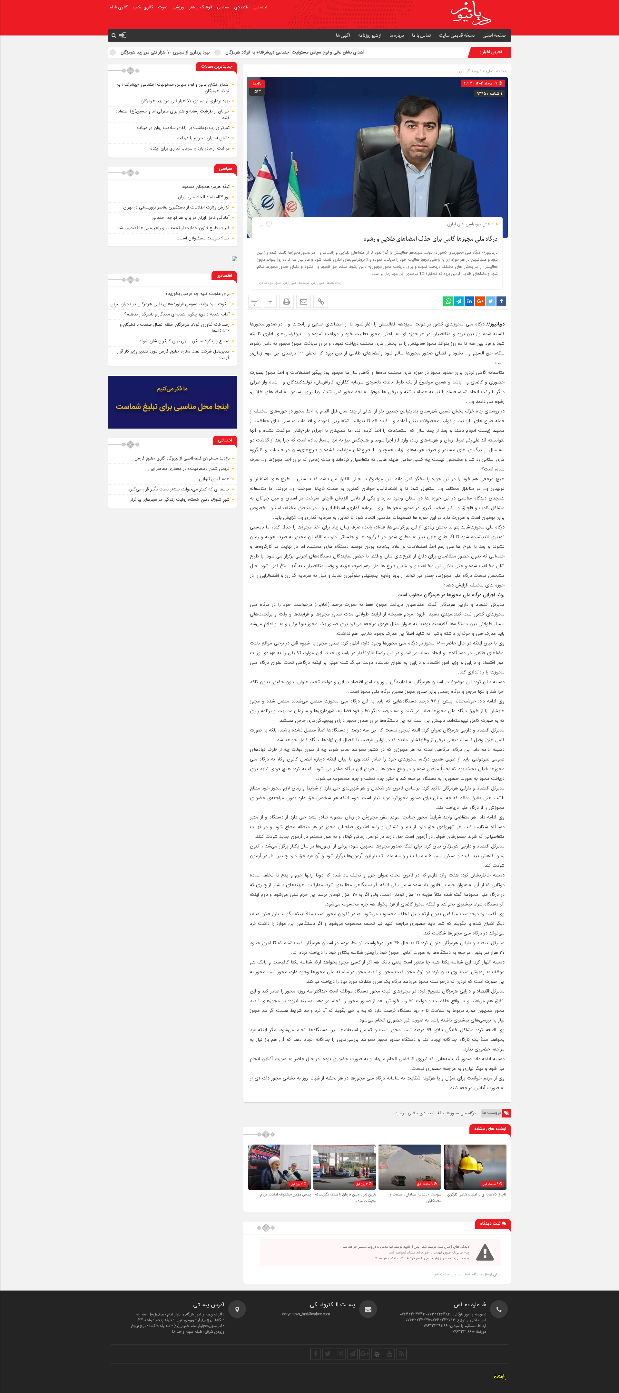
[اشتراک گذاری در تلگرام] (459, 301)
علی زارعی (317, 282)
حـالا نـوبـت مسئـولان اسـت (203, 238)
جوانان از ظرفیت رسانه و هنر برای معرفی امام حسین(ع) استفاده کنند (120, 52)
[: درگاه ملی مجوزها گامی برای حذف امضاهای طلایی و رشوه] (303, 301)
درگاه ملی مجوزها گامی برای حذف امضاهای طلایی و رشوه (430, 239)
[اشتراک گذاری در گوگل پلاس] (480, 301)
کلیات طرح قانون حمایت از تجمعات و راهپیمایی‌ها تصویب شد (173, 227)
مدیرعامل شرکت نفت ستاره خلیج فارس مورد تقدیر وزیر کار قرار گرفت (173, 354)
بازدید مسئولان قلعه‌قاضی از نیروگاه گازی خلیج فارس (182, 458)
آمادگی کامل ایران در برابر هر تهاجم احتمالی (191, 217)
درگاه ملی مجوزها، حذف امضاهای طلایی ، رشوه (436, 1113)
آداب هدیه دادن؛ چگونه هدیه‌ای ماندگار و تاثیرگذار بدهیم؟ (177, 314)
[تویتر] (327, 1354)
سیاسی (223, 7)
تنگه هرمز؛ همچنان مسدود (206, 186)
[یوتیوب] (389, 1354)
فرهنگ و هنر (200, 7)
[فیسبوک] (315, 1354)
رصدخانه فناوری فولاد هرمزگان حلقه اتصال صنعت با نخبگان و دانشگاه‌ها (175, 327)
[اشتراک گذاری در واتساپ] (448, 301)
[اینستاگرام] (340, 1354)
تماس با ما (421, 35)
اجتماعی (260, 7)
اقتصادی (241, 7)
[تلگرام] (352, 1354)
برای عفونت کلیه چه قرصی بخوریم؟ (198, 293)
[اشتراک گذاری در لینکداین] (469, 301)
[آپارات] (376, 1354)
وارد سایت (448, 1274)
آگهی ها (343, 35)
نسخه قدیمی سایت (457, 35)
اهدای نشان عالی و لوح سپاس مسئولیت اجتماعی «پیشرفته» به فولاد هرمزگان (371, 52)
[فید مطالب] (401, 1354)
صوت (163, 7)
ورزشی (178, 7)
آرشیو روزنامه (369, 35)
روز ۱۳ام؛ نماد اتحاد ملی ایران (204, 196)
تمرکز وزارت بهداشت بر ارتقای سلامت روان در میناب (183, 127)
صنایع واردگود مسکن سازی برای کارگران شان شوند (184, 340)
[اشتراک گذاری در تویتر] (491, 301)
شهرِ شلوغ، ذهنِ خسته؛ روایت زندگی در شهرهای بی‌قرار (180, 499)
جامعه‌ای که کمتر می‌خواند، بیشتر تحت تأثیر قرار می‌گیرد (179, 489)
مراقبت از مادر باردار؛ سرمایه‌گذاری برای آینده (190, 148)
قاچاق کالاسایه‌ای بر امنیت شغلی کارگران (476, 1194)
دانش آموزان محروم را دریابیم (203, 137)
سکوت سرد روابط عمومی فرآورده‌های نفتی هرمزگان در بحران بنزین (170, 303)
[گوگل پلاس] (364, 1354)
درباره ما (396, 35)
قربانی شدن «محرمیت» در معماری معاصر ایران (188, 468)
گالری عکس (143, 7)
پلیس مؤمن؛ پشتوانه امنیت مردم (285, 1194)
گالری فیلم (119, 7)
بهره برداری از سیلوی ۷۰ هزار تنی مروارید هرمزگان (242, 52)
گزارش (464, 71)
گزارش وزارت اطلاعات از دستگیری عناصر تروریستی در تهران (176, 207)
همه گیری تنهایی (214, 478)
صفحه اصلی (494, 35)
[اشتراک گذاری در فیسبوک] (501, 301)
